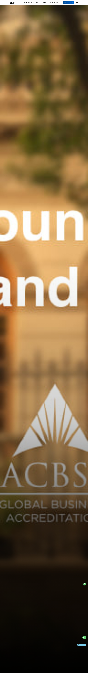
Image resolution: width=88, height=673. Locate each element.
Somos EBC (52, 2)
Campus (37, 2)
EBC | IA (44, 2)
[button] (77, 3)
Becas (57, 2)
